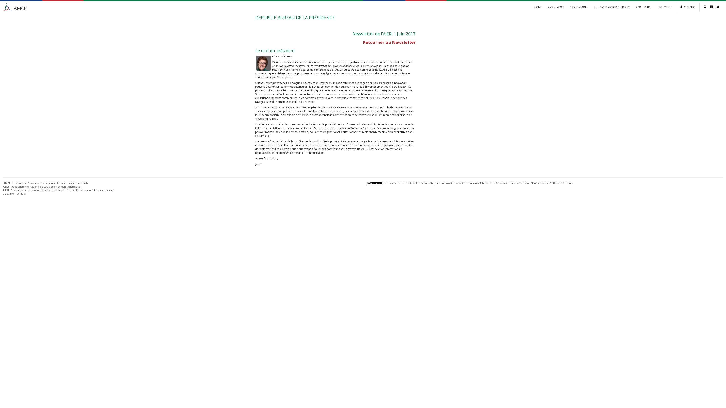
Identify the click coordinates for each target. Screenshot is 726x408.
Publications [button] (578, 7)
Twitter (720, 7)
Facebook (713, 7)
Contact (21, 193)
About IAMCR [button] (555, 7)
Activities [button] (665, 7)
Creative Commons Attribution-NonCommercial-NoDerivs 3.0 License (535, 183)
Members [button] (690, 7)
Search (706, 7)
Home (538, 7)
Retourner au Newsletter (389, 42)
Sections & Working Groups (612, 7)
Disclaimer (9, 193)
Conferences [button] (644, 7)
